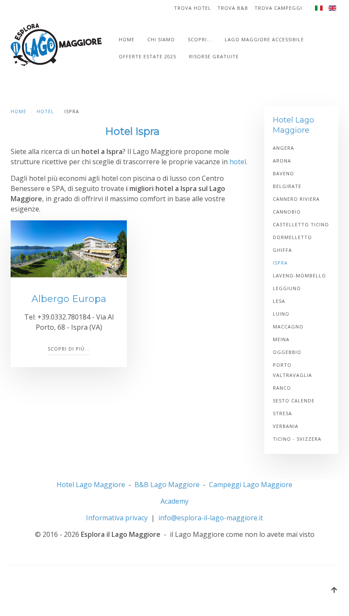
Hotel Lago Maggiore (91, 484)
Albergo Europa (68, 299)
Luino (281, 314)
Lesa (279, 301)
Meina (281, 339)
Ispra (280, 263)
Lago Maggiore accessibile (264, 39)
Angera (283, 148)
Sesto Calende (294, 400)
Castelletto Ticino (301, 224)
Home (126, 39)
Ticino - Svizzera (297, 439)
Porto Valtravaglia (292, 370)
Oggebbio (287, 352)
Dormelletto (292, 237)
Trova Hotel (192, 8)
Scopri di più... (69, 348)
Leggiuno (287, 288)
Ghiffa (282, 250)
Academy (174, 501)
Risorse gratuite (214, 56)
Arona (282, 160)
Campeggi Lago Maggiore (250, 484)
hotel (237, 161)
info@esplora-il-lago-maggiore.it (210, 517)
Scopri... (200, 39)
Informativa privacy (117, 517)
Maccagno (288, 326)
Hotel (45, 111)
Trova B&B (232, 8)
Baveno (283, 173)
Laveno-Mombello (299, 275)
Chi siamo (161, 39)
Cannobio (287, 211)
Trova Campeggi (278, 8)
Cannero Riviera (296, 199)
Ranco (282, 388)
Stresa (282, 413)
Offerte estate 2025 (147, 56)
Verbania (285, 426)
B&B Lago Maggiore (167, 484)
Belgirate (287, 186)
